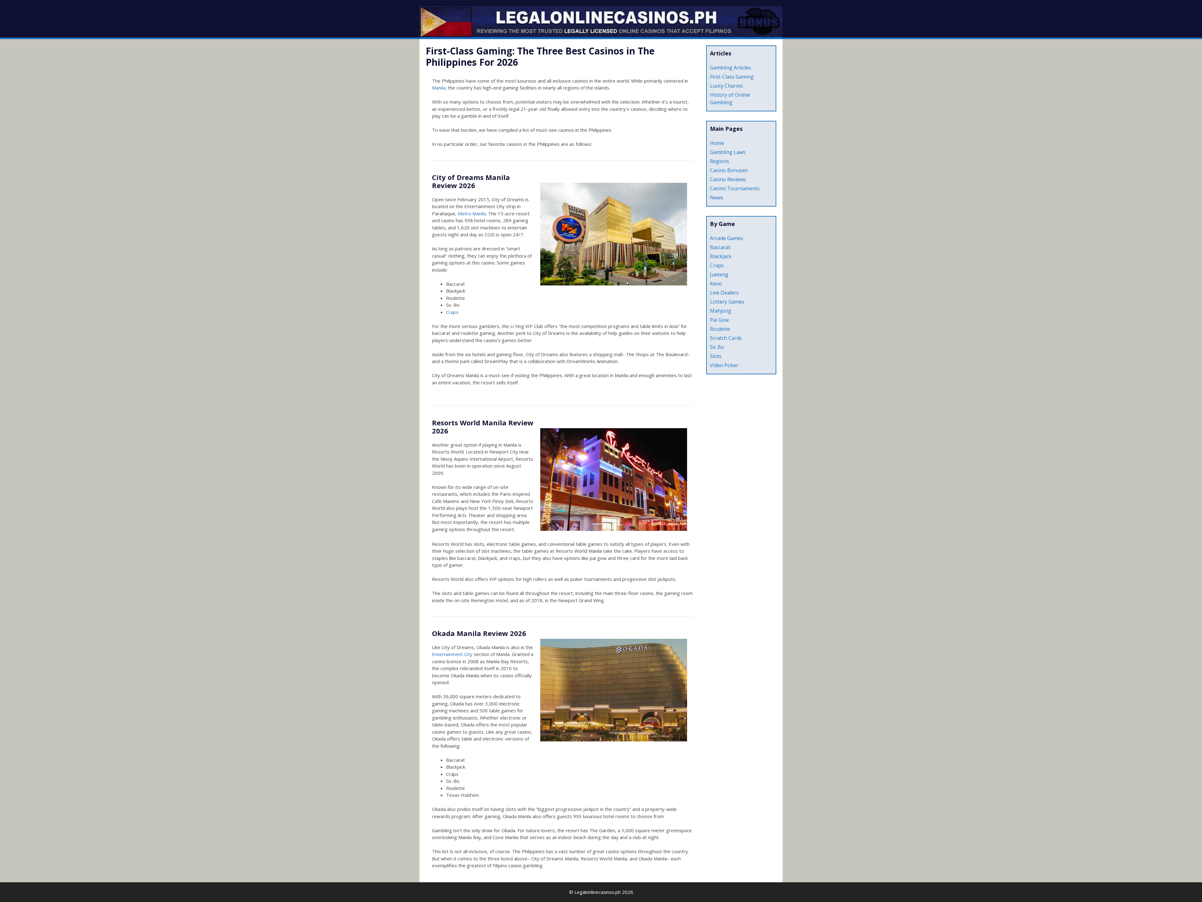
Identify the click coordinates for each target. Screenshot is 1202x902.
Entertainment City (452, 654)
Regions (719, 161)
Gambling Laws (728, 152)
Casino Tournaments (735, 188)
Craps (452, 312)
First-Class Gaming (732, 76)
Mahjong (720, 310)
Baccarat (720, 247)
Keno (716, 283)
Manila (438, 88)
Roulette (720, 328)
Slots (716, 356)
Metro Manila (472, 213)
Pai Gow (719, 319)
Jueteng (719, 274)
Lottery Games (727, 301)
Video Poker (724, 365)
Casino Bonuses (729, 170)
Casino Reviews (728, 179)
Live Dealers (724, 292)
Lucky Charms (726, 85)
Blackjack (721, 256)
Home (717, 143)
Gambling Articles (730, 67)
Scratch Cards (726, 338)
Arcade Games (726, 238)
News (716, 197)
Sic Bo (717, 347)
